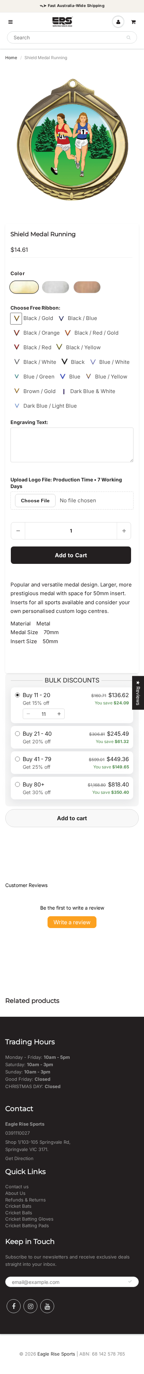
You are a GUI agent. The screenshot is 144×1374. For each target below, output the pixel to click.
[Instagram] (30, 1306)
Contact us (17, 1186)
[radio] (72, 705)
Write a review (72, 922)
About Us (15, 1193)
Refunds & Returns (25, 1200)
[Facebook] (14, 1306)
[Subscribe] (130, 1281)
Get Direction (19, 1158)
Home (11, 57)
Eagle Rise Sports (56, 1354)
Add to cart (72, 818)
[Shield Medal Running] (72, 139)
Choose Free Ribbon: (35, 308)
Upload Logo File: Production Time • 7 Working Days (66, 483)
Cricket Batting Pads (27, 1225)
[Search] (128, 37)
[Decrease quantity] (28, 714)
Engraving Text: (29, 422)
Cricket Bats (18, 1206)
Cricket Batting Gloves (29, 1219)
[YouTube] (47, 1306)
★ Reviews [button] (138, 692)
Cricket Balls (18, 1212)
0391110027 (17, 1133)
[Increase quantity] (59, 714)
